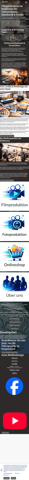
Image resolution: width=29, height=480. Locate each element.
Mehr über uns (14, 328)
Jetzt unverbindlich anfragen (7, 180)
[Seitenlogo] (5, 2)
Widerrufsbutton (5, 432)
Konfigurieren (6, 474)
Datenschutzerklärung (8, 473)
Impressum (17, 473)
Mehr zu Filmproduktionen (8, 18)
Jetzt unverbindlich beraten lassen (10, 352)
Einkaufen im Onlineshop (14, 325)
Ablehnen (13, 478)
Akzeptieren (6, 478)
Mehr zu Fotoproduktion (14, 322)
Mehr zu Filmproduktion (14, 318)
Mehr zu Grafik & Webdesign (7, 136)
